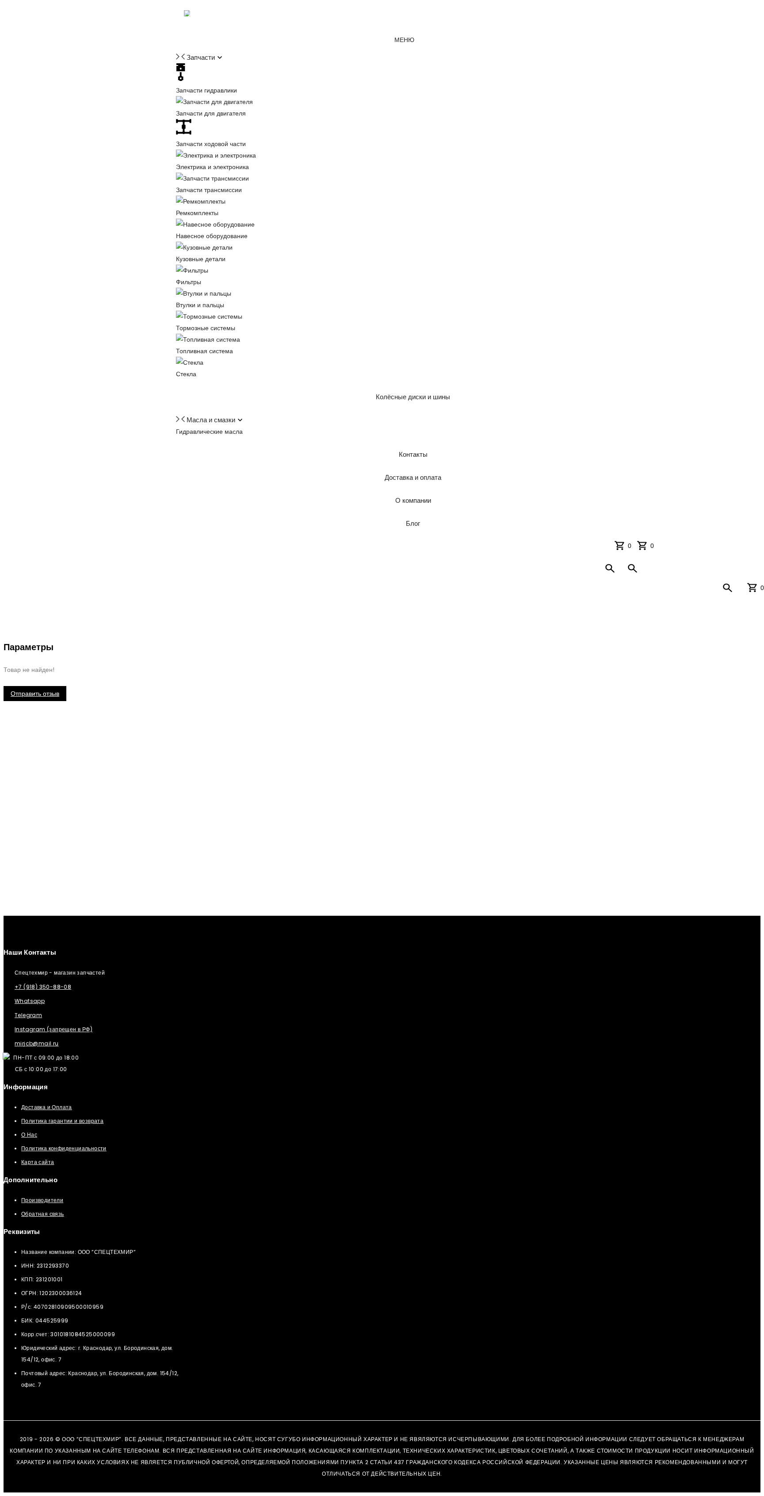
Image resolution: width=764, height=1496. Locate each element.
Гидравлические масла (209, 431)
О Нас (29, 1134)
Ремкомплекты (197, 212)
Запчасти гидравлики (206, 90)
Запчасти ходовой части (211, 143)
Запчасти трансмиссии (209, 189)
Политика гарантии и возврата (62, 1121)
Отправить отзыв (35, 693)
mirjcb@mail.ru (37, 1043)
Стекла (186, 374)
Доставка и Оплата (46, 1107)
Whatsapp (30, 1001)
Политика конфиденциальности (64, 1148)
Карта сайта (37, 1162)
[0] (643, 545)
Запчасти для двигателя (211, 113)
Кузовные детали (200, 258)
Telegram (28, 1015)
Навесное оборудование (212, 235)
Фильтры (188, 282)
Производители (42, 1200)
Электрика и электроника (212, 166)
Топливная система (204, 351)
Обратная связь (42, 1214)
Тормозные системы (205, 328)
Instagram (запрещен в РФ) (53, 1029)
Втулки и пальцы (200, 305)
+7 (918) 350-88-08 (43, 987)
